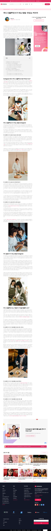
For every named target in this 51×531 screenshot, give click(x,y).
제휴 (3, 525)
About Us (20, 520)
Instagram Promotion (5, 498)
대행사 (3, 488)
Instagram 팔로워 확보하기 (6, 9)
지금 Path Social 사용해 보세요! (39, 20)
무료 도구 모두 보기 (27, 499)
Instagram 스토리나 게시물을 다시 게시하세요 (22, 340)
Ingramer (14, 491)
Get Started (47, 4)
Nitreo (14, 488)
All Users (3, 504)
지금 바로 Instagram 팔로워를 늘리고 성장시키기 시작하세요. (17, 415)
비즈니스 (3, 491)
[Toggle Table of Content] (29, 58)
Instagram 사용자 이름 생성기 (28, 493)
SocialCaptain (15, 496)
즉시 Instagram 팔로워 (5, 501)
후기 (3, 523)
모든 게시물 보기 (44, 452)
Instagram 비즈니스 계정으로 (20, 149)
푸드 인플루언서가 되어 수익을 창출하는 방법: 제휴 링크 (15, 73)
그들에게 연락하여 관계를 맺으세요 (11, 219)
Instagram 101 (13, 19)
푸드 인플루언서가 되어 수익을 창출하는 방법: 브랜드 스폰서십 (16, 70)
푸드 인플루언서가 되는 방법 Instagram (12, 63)
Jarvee (14, 493)
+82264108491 (37, 496)
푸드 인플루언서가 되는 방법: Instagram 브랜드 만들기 (15, 64)
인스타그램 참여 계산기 (27, 488)
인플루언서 (4, 493)
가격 (3, 520)
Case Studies (5, 522)
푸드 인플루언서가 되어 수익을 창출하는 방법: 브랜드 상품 (15, 74)
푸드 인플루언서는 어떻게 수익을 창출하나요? (12, 69)
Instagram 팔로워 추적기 (27, 496)
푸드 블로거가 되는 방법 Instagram (11, 68)
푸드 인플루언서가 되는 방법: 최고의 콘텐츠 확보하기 (14, 65)
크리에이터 (4, 490)
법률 (19, 522)
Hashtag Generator (26, 491)
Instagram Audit (26, 490)
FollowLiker (14, 498)
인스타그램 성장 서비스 (5, 496)
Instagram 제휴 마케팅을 (23, 382)
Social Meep (15, 490)
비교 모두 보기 (15, 499)
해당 (12, 340)
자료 (12, 9)
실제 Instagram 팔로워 (5, 499)
